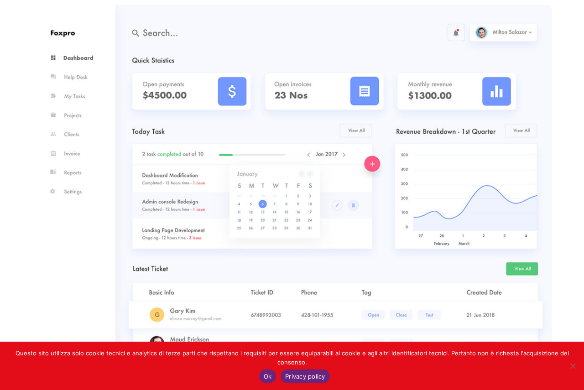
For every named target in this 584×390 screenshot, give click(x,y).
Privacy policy (305, 376)
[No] (572, 365)
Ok (268, 376)
